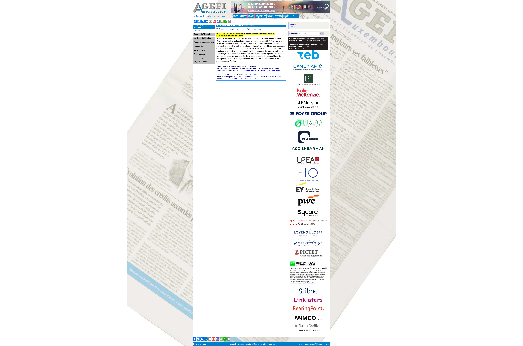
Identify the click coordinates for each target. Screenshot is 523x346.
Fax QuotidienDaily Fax (261, 16)
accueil (233, 344)
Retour (221, 29)
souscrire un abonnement (244, 70)
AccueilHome (235, 16)
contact (240, 344)
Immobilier (198, 46)
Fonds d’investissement (204, 42)
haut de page (200, 344)
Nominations (199, 54)
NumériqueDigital (287, 16)
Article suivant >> (254, 29)
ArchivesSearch (270, 16)
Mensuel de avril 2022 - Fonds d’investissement (237, 26)
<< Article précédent (236, 29)
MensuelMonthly (251, 16)
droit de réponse (268, 344)
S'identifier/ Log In (293, 25)
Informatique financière (204, 58)
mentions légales (252, 344)
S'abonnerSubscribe (278, 16)
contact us (258, 79)
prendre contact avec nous (269, 70)
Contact (295, 16)
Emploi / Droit (200, 50)
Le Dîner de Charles (202, 38)
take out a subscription (239, 79)
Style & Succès (200, 62)
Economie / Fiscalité (202, 34)
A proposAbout (243, 16)
